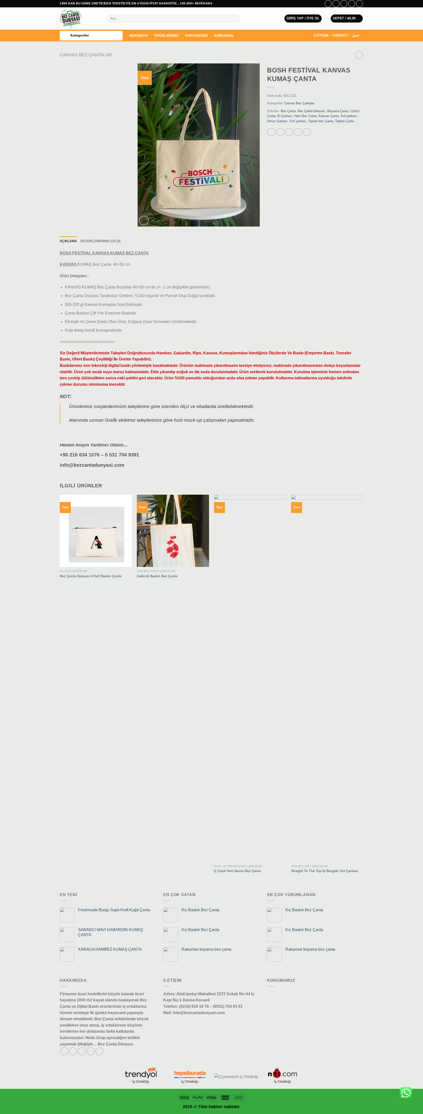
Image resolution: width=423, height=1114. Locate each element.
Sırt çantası (298, 121)
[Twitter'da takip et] (343, 3)
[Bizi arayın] (359, 3)
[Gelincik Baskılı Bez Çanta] (173, 531)
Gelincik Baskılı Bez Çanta (157, 576)
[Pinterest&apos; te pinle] (298, 132)
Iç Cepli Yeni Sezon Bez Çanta (237, 871)
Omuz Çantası (277, 121)
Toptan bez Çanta (320, 121)
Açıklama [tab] (68, 241)
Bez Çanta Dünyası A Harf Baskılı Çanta (90, 576)
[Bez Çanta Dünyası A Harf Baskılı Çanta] (96, 531)
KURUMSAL (224, 35)
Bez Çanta (288, 111)
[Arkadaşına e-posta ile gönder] (289, 132)
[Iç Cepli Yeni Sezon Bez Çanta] (250, 678)
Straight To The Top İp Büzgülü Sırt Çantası (324, 871)
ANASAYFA (138, 35)
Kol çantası (349, 116)
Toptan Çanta (344, 121)
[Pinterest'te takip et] (99, 1051)
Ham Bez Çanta (305, 116)
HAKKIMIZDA (196, 35)
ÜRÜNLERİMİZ (166, 35)
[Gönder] (235, 18)
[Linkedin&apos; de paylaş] (307, 132)
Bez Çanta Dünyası (311, 111)
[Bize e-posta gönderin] (351, 3)
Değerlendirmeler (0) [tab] (100, 241)
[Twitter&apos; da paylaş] (280, 132)
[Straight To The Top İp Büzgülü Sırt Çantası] (327, 678)
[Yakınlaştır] (144, 220)
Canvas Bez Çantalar (86, 54)
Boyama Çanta (337, 111)
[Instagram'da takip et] (336, 3)
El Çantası (284, 116)
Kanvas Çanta (329, 116)
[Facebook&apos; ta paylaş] (271, 132)
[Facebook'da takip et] (328, 3)
